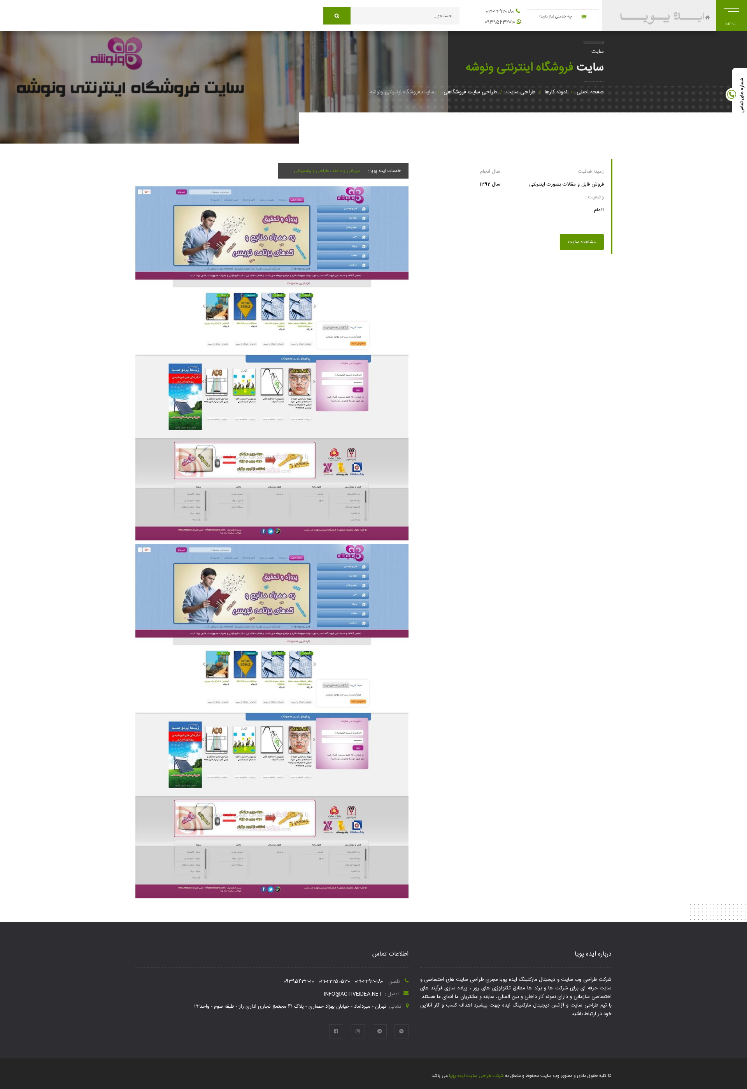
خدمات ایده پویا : (384, 171)
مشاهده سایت (582, 242)
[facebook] (336, 1031)
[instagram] (358, 1031)
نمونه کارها (556, 92)
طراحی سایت (520, 92)
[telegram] (380, 1031)
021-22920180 (500, 11)
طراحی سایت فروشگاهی (470, 92)
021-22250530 (334, 981)
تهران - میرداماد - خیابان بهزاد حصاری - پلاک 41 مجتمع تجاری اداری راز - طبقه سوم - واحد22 (290, 1006)
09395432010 (500, 22)
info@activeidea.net (353, 994)
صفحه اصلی (590, 92)
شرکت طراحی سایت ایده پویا (476, 1076)
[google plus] (402, 1031)
